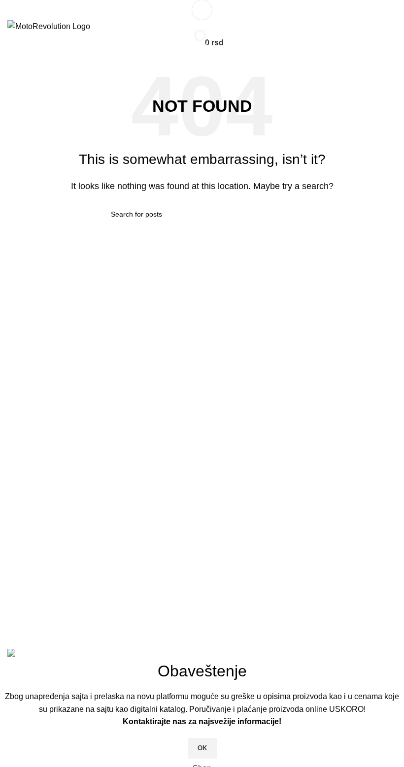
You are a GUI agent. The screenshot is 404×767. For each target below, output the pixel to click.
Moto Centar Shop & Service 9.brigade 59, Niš (96, 554)
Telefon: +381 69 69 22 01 (61, 572)
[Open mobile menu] (202, 10)
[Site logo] (48, 26)
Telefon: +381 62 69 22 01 (61, 620)
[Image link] (101, 482)
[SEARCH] (289, 214)
